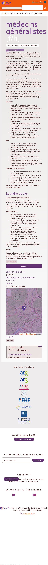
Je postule (24, 266)
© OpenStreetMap (30, 334)
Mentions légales (24, 517)
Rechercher (45, 8)
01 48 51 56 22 (29, 513)
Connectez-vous (11, 479)
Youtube (34, 495)
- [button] (9, 294)
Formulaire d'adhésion (24, 439)
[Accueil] (6, 3)
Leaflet (21, 334)
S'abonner (38, 460)
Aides (28, 521)
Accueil (4, 13)
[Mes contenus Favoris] (45, 1)
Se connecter (37, 2)
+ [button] (9, 291)
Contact (27, 519)
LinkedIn (13, 495)
